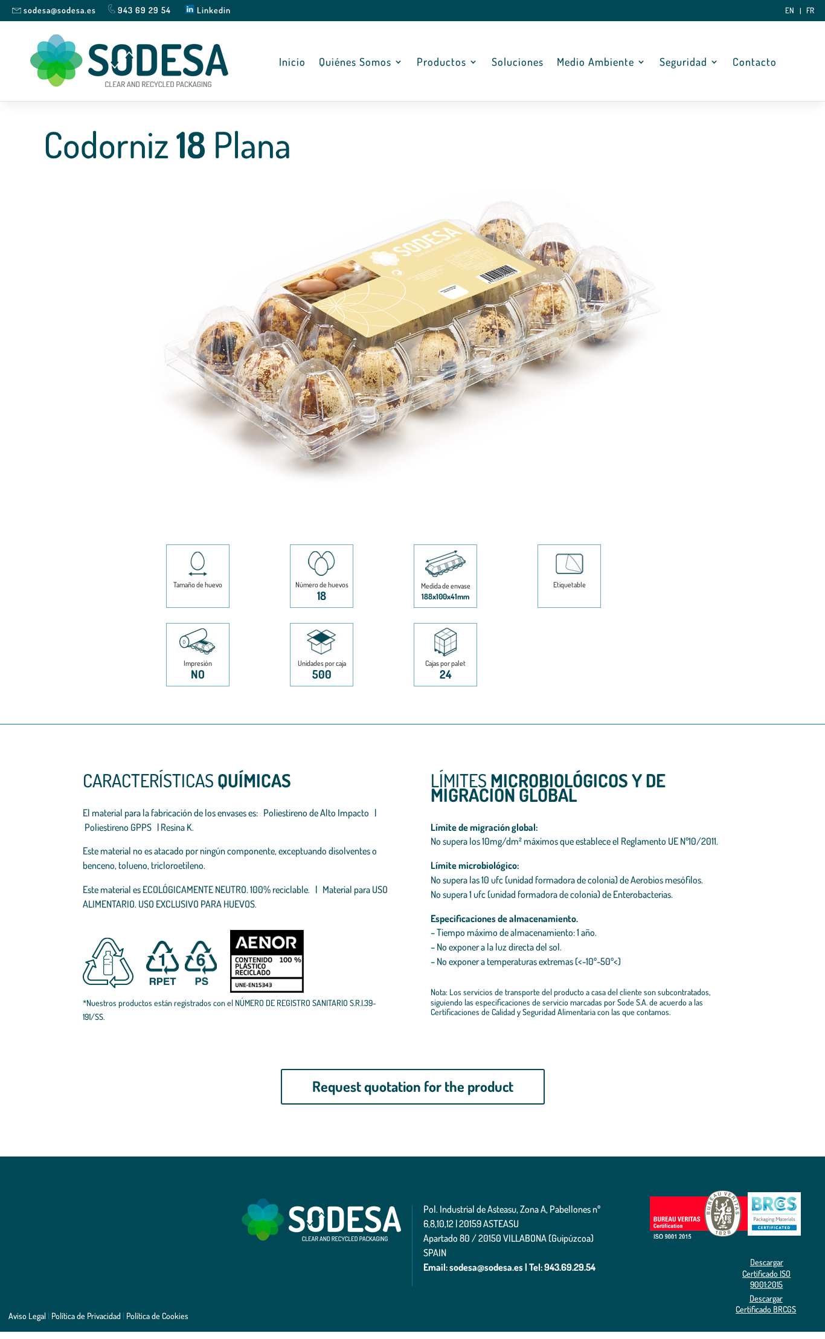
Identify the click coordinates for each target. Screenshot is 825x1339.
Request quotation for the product (412, 1086)
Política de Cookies (157, 1316)
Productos (441, 62)
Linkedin (212, 10)
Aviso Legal (27, 1316)
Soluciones (518, 62)
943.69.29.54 (569, 1267)
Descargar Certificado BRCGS (766, 1303)
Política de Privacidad (86, 1316)
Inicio (292, 62)
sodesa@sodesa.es (60, 10)
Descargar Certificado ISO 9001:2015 (766, 1273)
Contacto (755, 62)
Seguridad (683, 62)
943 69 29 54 (144, 10)
